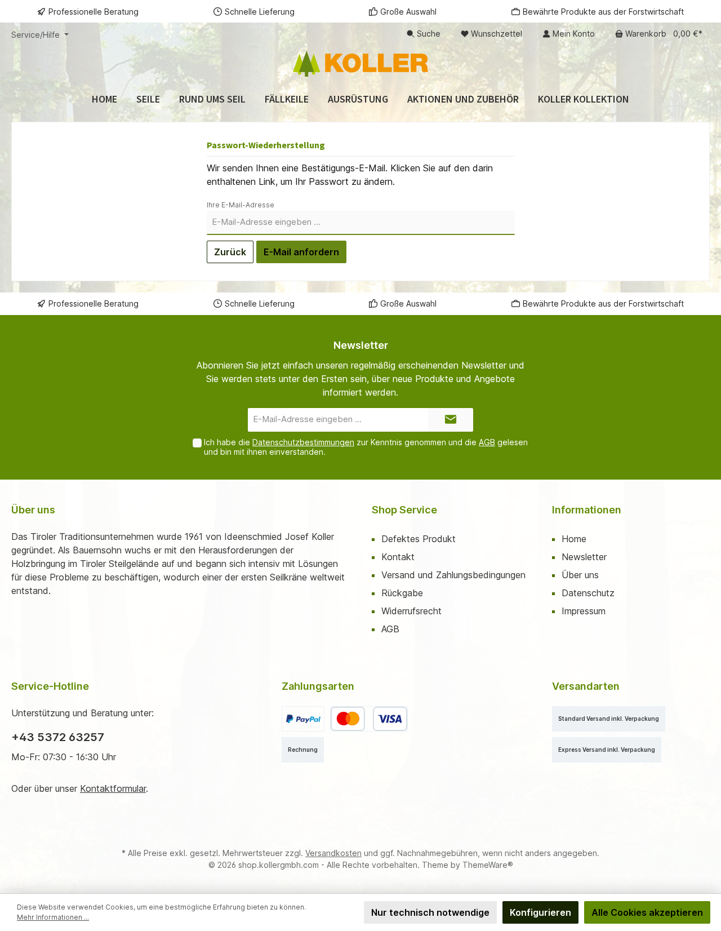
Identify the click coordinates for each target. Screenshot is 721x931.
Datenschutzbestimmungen (303, 442)
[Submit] (450, 420)
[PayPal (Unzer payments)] (303, 719)
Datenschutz (588, 592)
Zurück (230, 252)
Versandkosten (333, 853)
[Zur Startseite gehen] (360, 64)
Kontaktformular (113, 788)
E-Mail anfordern (301, 252)
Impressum (584, 611)
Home (574, 538)
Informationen (586, 510)
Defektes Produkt (418, 538)
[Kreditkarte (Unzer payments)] (369, 719)
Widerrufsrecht (411, 611)
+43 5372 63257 (57, 737)
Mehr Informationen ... (53, 917)
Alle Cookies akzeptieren (647, 912)
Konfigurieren (540, 912)
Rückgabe (402, 592)
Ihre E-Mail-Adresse (240, 205)
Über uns (580, 574)
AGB (487, 442)
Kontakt (398, 556)
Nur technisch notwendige (430, 912)
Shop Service (404, 510)
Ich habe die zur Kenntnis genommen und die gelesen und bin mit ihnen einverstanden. (366, 446)
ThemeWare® (487, 865)
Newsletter (584, 556)
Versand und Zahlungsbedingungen (453, 574)
